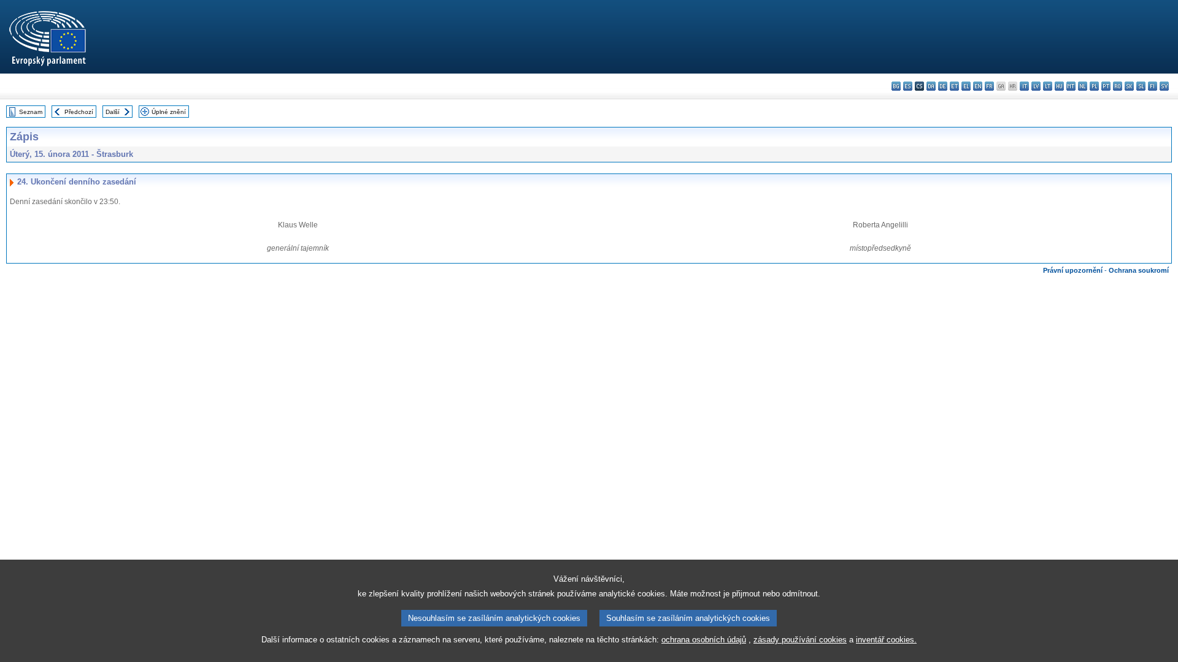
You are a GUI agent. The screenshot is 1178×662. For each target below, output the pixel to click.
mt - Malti (1071, 86)
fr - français (989, 86)
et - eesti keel (954, 86)
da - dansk (931, 86)
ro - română (1117, 86)
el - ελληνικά (966, 86)
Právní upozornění (1073, 270)
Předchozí (78, 111)
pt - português (1106, 86)
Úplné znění (169, 111)
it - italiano (1024, 86)
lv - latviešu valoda (1036, 86)
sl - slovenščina (1140, 86)
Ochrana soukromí (1139, 270)
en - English (977, 86)
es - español (907, 86)
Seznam (30, 111)
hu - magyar (1059, 86)
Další (113, 111)
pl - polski (1094, 86)
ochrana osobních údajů (703, 639)
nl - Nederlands (1082, 86)
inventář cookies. (886, 639)
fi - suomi (1152, 86)
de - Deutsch (942, 86)
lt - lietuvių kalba (1047, 86)
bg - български (896, 86)
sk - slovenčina (1129, 86)
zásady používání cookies (800, 639)
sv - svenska (1164, 86)
